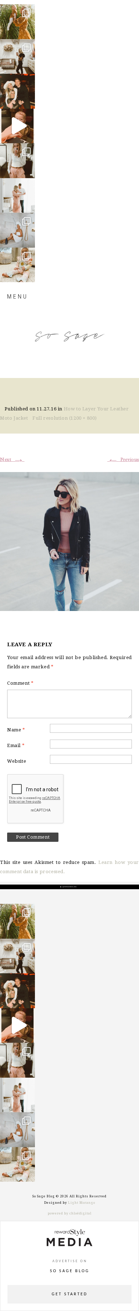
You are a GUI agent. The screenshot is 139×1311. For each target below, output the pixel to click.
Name (16, 729)
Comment (20, 683)
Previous (123, 459)
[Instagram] (27, 30)
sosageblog (17, 10)
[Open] (17, 21)
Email (16, 745)
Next (12, 459)
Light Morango (81, 1202)
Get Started (69, 1294)
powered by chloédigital (70, 1213)
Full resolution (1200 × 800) (64, 418)
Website (16, 761)
